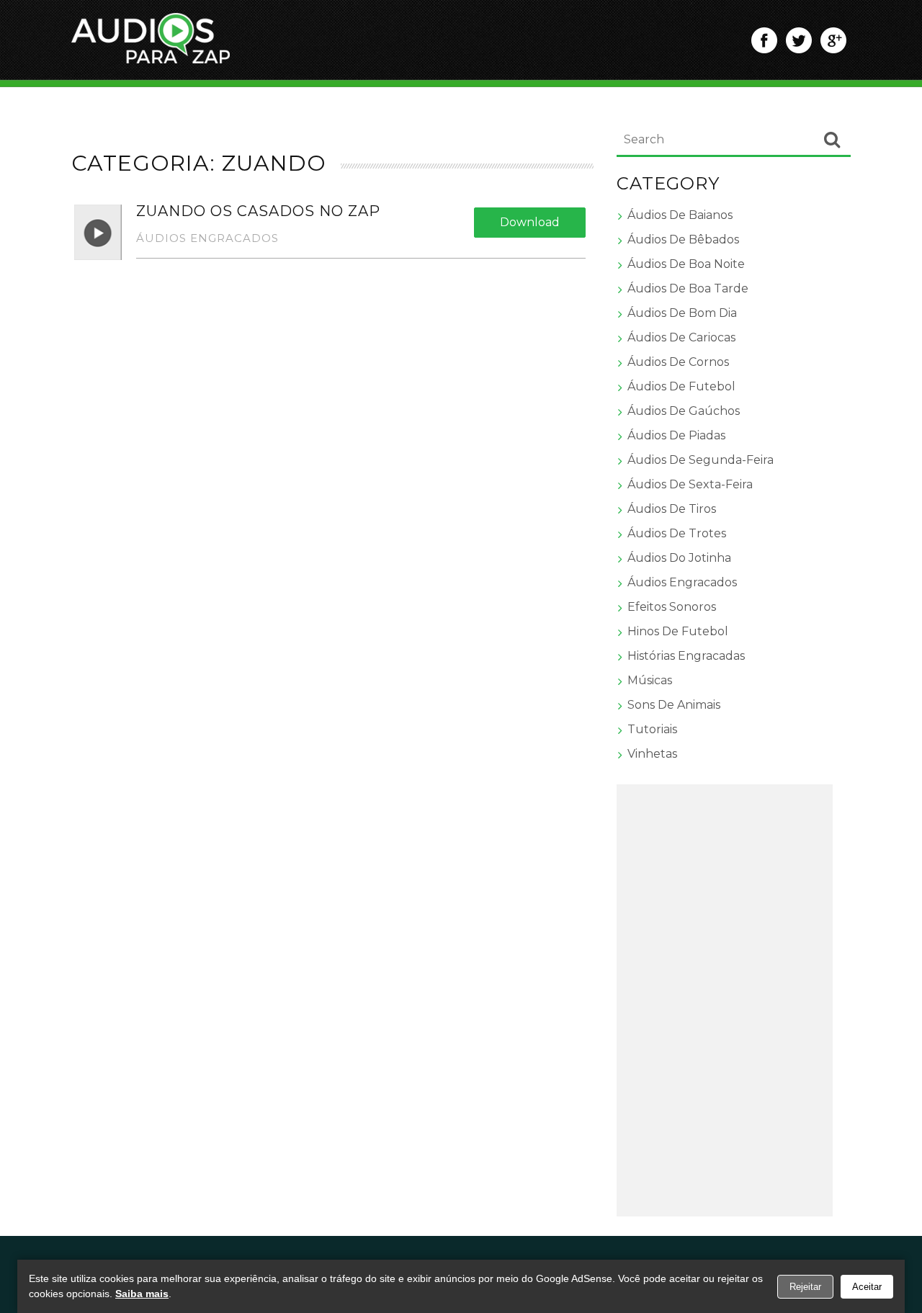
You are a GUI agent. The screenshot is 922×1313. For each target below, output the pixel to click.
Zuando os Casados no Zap (258, 211)
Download (530, 222)
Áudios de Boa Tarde (687, 288)
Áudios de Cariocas (681, 337)
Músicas (649, 680)
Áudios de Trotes (676, 533)
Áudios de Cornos (678, 362)
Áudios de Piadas (676, 435)
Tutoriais (652, 729)
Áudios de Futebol (681, 386)
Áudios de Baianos (680, 215)
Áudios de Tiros (671, 509)
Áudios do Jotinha (679, 558)
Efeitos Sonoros (671, 607)
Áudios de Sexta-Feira (690, 484)
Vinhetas (652, 754)
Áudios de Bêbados (683, 239)
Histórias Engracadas (686, 656)
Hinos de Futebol (677, 631)
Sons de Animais (673, 705)
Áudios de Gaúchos (683, 411)
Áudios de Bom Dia (682, 313)
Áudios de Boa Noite (686, 264)
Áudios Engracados (207, 238)
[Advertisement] (725, 1000)
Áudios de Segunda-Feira (700, 460)
